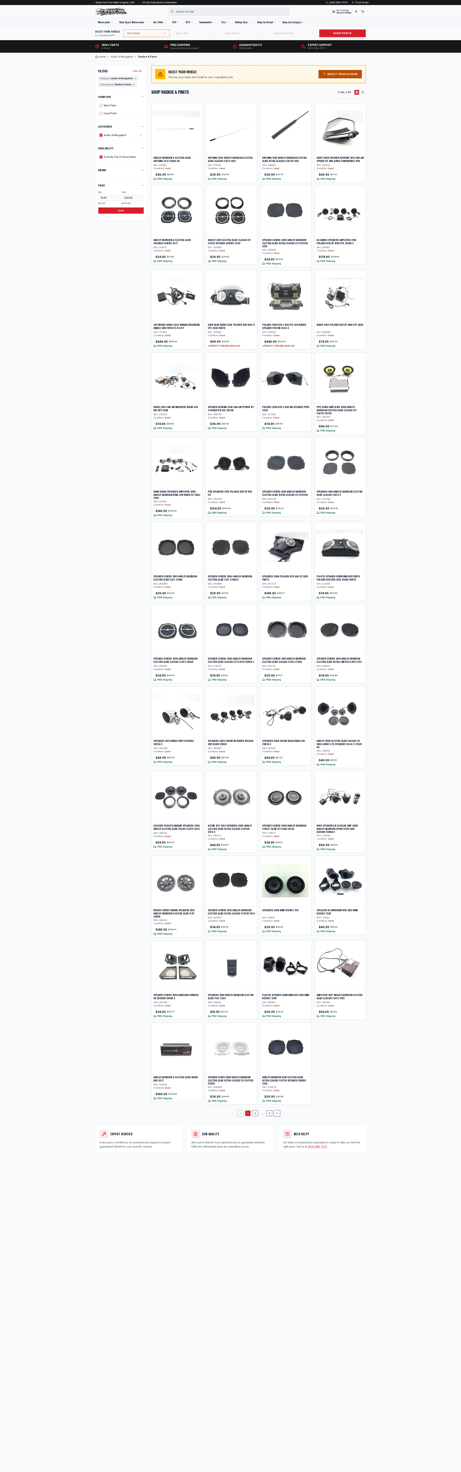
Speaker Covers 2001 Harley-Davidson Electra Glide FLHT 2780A (175, 577)
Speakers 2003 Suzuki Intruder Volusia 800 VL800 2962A (230, 742)
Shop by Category (291, 22)
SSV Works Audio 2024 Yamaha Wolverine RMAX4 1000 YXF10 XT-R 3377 (176, 326)
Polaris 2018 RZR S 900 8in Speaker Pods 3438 (285, 408)
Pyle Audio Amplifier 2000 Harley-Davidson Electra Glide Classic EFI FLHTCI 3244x (336, 410)
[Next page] (277, 1113)
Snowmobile (205, 22)
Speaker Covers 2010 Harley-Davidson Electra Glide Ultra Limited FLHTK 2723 (339, 660)
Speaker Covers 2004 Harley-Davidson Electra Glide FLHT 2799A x (230, 577)
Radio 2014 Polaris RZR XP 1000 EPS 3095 (340, 324)
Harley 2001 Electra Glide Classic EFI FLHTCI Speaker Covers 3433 (229, 241)
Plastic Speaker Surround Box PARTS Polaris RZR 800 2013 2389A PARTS (338, 577)
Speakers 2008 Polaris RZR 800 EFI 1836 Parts (285, 577)
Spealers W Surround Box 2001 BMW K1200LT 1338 (337, 911)
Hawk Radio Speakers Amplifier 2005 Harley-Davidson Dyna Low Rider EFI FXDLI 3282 (176, 495)
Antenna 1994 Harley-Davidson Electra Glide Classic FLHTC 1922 (230, 159)
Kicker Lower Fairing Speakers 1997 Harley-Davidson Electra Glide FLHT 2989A (174, 913)
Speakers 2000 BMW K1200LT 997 (280, 910)
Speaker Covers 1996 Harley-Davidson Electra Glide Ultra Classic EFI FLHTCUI (285, 493)
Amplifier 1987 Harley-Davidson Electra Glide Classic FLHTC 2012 (339, 996)
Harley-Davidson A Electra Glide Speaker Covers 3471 (172, 241)
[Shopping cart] (362, 11)
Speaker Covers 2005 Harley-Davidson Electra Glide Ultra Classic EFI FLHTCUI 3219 (285, 243)
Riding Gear (241, 22)
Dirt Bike (158, 22)
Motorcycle (104, 22)
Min (100, 192)
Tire (223, 22)
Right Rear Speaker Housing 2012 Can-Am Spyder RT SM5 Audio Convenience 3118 (340, 159)
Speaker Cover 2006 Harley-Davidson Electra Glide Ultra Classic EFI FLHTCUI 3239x (230, 1080)
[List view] (362, 92)
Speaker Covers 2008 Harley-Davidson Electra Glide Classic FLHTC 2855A (175, 660)
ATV (174, 22)
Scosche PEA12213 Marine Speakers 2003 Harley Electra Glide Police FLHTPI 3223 (176, 827)
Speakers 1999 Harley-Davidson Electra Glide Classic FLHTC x (339, 493)
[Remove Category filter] (135, 78)
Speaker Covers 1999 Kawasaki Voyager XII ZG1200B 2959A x (175, 996)
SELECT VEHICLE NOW (342, 74)
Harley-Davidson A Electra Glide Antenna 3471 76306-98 (172, 159)
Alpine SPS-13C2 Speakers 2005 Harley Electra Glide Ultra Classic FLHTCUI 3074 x (230, 829)
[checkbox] (101, 105)
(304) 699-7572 (338, 2)
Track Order (362, 2)
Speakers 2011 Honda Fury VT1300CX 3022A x (173, 742)
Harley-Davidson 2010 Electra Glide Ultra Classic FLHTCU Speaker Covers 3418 (284, 1080)
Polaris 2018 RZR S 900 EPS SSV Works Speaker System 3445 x (284, 326)
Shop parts (342, 33)
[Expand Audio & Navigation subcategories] (140, 135)
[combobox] (229, 11)
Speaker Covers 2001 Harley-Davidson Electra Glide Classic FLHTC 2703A (284, 660)
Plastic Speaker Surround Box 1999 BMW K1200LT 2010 (285, 996)
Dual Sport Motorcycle (131, 22)
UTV (188, 22)
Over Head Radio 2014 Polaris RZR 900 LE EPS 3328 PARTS (231, 326)
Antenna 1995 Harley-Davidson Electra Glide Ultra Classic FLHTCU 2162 (284, 159)
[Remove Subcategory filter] (133, 84)
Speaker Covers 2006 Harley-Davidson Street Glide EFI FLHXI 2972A (284, 827)
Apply (121, 210)
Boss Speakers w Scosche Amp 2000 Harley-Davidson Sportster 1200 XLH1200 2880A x (337, 829)
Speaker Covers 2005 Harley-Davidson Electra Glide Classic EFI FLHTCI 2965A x (231, 660)
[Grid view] (356, 92)
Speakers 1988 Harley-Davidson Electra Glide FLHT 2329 (231, 996)
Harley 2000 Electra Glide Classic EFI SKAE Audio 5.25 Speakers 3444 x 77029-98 (340, 744)
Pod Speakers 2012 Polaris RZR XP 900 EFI (230, 493)
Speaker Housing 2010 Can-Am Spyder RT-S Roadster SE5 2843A (231, 408)
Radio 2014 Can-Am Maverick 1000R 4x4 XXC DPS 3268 (175, 408)
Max (124, 192)
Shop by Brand (265, 22)
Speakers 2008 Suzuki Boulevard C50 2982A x (283, 742)
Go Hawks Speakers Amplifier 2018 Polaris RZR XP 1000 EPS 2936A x (336, 241)
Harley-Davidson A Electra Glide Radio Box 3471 (175, 1078)
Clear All (137, 71)
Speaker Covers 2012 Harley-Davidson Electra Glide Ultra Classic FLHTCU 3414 (231, 911)
